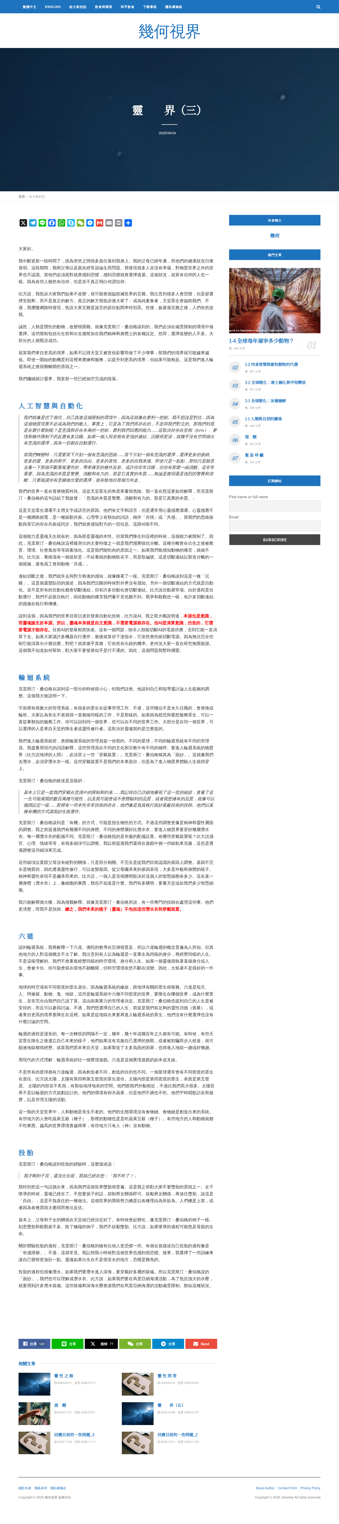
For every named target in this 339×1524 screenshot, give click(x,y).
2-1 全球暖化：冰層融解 (265, 400)
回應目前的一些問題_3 (74, 1434)
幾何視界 (169, 31)
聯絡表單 (40, 1488)
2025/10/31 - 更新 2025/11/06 (179, 1441)
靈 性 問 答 (167, 1375)
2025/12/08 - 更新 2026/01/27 (179, 1412)
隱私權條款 (173, 6)
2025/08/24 (167, 132)
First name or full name (248, 496)
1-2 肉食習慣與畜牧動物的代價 (271, 364)
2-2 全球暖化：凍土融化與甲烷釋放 (275, 382)
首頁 (22, 196)
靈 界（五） (171, 1405)
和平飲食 (128, 6)
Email (233, 516)
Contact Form (287, 1488)
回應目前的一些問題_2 (178, 1434)
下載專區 (150, 6)
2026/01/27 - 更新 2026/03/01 (76, 1412)
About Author (265, 1488)
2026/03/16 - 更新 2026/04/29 (179, 1382)
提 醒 (60, 1405)
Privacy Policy (310, 1488)
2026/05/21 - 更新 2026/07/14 (76, 1382)
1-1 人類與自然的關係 (263, 418)
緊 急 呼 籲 (254, 455)
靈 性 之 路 (63, 1375)
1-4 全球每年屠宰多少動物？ (261, 340)
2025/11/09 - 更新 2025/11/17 (76, 1441)
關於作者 (25, 1488)
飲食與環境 (103, 6)
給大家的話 (78, 6)
